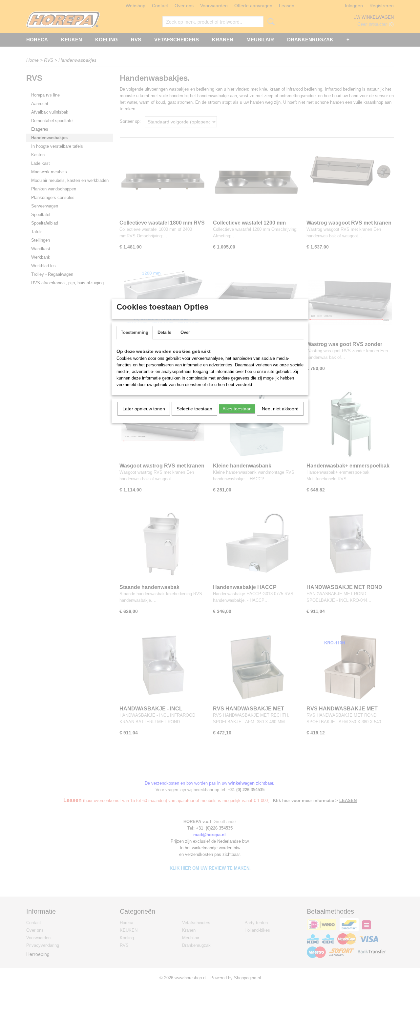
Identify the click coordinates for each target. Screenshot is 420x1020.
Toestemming (134, 332)
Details (164, 332)
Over (185, 332)
